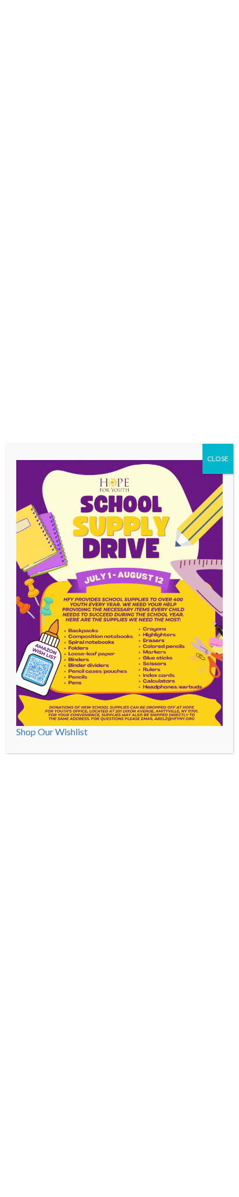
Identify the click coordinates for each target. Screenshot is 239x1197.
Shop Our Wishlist (52, 731)
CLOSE (218, 458)
